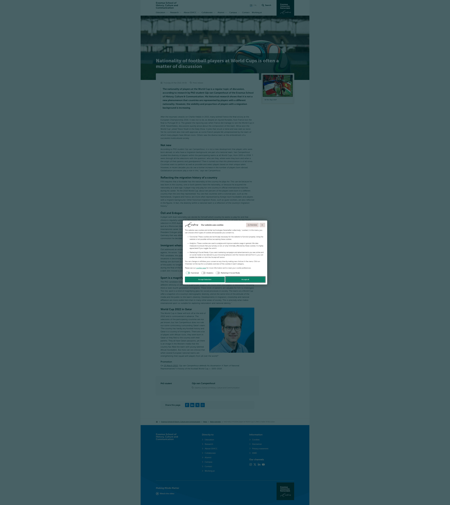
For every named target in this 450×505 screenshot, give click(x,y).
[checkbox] (192, 273)
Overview (253, 225)
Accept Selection (204, 279)
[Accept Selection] (262, 225)
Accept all (245, 279)
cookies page (201, 268)
